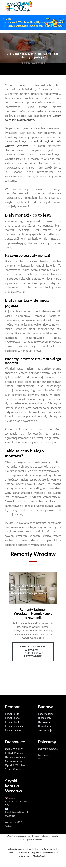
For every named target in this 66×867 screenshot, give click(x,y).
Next (55, 628)
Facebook (43, 755)
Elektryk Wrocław (14, 753)
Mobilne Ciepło (39, 856)
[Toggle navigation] (58, 7)
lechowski (39, 840)
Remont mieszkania (15, 726)
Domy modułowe (47, 749)
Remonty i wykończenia (33, 63)
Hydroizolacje (45, 722)
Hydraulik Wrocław (15, 757)
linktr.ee (42, 759)
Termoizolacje (45, 730)
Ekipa (8, 19)
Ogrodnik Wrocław (15, 765)
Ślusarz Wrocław (14, 769)
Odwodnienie (45, 726)
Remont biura (12, 714)
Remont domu (12, 718)
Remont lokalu (12, 722)
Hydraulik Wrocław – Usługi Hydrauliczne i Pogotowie (35, 22)
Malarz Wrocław (13, 761)
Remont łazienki (13, 730)
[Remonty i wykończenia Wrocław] (18, 6)
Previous (11, 628)
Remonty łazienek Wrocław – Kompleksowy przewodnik (33, 652)
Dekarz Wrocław (14, 749)
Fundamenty (44, 718)
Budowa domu (45, 714)
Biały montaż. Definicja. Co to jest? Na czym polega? (34, 26)
